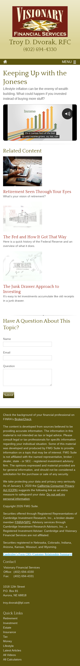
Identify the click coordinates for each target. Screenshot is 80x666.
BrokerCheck (23, 419)
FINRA (19, 522)
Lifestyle (8, 645)
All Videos (9, 655)
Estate (7, 627)
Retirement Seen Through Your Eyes (37, 191)
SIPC (27, 522)
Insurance (9, 632)
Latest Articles (12, 650)
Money (7, 641)
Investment (10, 623)
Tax (5, 636)
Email (6, 352)
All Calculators (12, 659)
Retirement (10, 618)
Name (7, 339)
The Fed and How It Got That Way (34, 237)
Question (9, 366)
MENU (67, 62)
